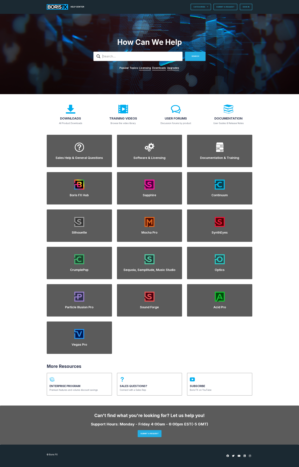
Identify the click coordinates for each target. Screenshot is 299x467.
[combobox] (138, 56)
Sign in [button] (246, 7)
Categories (199, 7)
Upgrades (173, 67)
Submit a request (225, 7)
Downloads (159, 67)
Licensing (145, 67)
